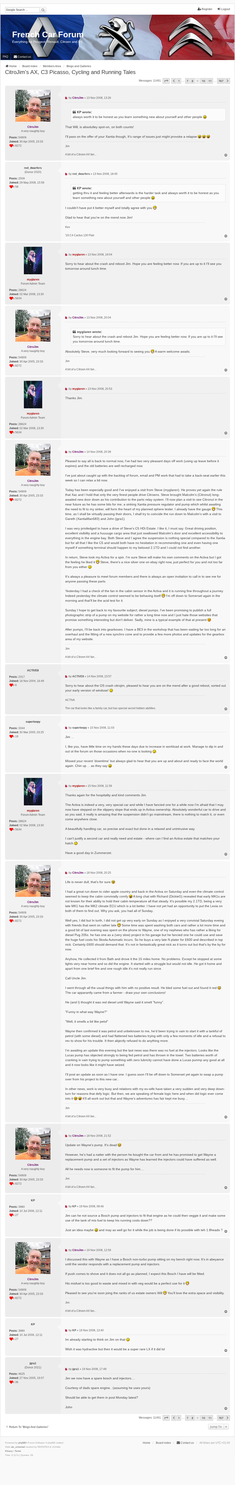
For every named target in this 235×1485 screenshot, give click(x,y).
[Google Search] (42, 10)
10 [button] (203, 81)
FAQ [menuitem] (5, 56)
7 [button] (187, 81)
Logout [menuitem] (225, 9)
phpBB (22, 1442)
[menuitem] (22, 56)
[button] (166, 81)
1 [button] (179, 81)
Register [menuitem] (207, 9)
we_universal (18, 1447)
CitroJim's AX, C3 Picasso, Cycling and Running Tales (70, 72)
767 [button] (220, 81)
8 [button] (192, 81)
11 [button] (210, 81)
